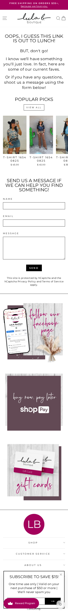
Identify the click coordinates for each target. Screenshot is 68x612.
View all (34, 107)
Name (8, 198)
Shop (33, 542)
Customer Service (33, 553)
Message (11, 233)
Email (8, 216)
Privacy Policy (27, 281)
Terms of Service (52, 281)
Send (34, 268)
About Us (33, 565)
